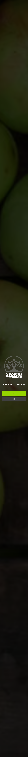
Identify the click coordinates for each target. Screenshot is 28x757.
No (14, 399)
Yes (14, 393)
